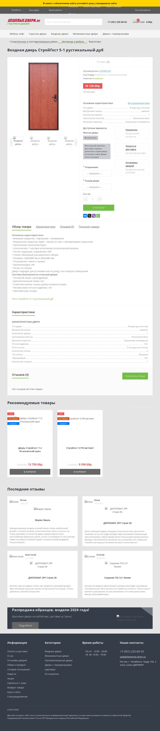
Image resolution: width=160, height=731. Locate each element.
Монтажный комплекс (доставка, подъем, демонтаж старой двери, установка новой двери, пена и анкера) (96, 151)
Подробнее (25, 625)
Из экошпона (52, 673)
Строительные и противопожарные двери (33, 41)
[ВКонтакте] (85, 216)
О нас (10, 655)
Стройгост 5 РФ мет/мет (80, 447)
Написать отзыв (135, 376)
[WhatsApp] (98, 216)
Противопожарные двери (58, 660)
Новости (11, 673)
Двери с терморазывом (116, 33)
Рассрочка (73, 6)
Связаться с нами (16, 683)
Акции (10, 678)
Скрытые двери (37, 33)
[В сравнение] (49, 418)
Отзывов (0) (67, 226)
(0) (108, 61)
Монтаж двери (90, 132)
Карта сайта (13, 692)
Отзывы (72, 13)
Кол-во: (87, 193)
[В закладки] (49, 413)
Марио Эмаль (42, 520)
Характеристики (45, 226)
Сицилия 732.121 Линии (117, 577)
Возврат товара (15, 687)
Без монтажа (91, 137)
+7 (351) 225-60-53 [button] (132, 651)
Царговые (50, 669)
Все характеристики (139, 103)
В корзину (99, 207)
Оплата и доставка (92, 6)
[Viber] (94, 216)
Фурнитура (95, 41)
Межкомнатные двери (85, 33)
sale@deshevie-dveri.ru (133, 656)
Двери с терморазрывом (58, 664)
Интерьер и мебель (73, 41)
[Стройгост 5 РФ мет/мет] (80, 418)
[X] (89, 216)
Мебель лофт (17, 33)
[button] (33, 10)
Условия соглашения (18, 669)
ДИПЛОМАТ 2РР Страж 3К (117, 523)
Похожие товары (89, 226)
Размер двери (91, 180)
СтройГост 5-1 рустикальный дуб (35, 298)
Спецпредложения (17, 696)
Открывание (90, 167)
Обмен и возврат (114, 6)
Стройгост (105, 71)
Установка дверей (132, 164)
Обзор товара (21, 227)
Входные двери (59, 33)
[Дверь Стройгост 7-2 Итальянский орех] (30, 419)
